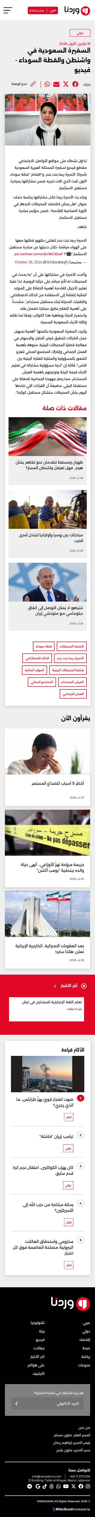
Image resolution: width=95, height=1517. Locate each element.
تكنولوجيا (38, 1323)
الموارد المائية (34, 670)
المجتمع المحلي (42, 682)
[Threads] (51, 1486)
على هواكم (36, 1365)
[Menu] (8, 12)
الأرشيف (39, 1373)
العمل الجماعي (73, 694)
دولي (80, 33)
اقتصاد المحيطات (72, 646)
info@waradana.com (46, 1476)
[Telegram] (29, 1486)
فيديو (40, 1340)
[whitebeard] (61, 1509)
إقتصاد (84, 1340)
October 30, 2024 (28, 262)
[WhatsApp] (58, 1486)
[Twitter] (66, 84)
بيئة (42, 1331)
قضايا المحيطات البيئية (68, 670)
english (36, 10)
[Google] (37, 1486)
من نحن (84, 1427)
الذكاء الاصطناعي (37, 658)
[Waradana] (70, 1310)
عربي (52, 10)
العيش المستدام (72, 682)
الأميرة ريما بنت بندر (70, 658)
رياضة (85, 1356)
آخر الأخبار (37, 1356)
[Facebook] (75, 84)
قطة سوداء (44, 646)
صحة (86, 1348)
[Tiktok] (45, 1486)
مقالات (39, 1348)
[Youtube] (66, 1486)
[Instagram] (88, 1486)
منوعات (84, 1365)
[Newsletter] (16, 1404)
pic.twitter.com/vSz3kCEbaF (38, 254)
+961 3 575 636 (79, 1476)
